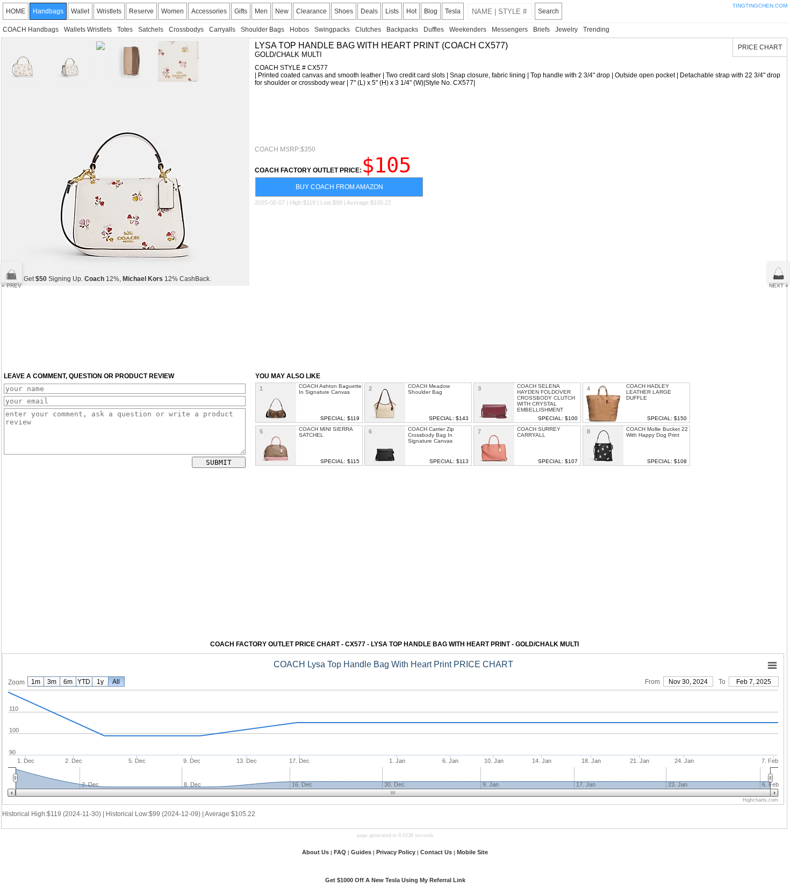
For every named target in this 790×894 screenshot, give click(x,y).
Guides (361, 852)
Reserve (141, 11)
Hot (411, 11)
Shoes (343, 11)
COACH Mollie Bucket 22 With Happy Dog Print (657, 432)
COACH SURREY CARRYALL (539, 432)
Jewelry (566, 29)
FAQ (340, 852)
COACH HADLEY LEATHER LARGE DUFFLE (648, 392)
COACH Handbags (31, 29)
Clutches (368, 29)
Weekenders (467, 29)
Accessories (209, 11)
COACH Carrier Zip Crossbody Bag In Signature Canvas (431, 435)
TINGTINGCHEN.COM (759, 6)
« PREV (11, 286)
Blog (430, 11)
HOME (15, 11)
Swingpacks (332, 29)
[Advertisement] (450, 116)
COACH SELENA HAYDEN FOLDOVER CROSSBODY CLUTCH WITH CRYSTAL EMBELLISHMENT (546, 398)
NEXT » (778, 286)
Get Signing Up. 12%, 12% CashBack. (117, 279)
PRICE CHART (760, 47)
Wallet (80, 11)
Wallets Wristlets (88, 29)
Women (172, 11)
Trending (596, 29)
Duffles (433, 29)
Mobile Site (472, 852)
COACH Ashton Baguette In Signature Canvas (330, 389)
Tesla (453, 11)
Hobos (299, 29)
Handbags (48, 11)
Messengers (510, 29)
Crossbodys (186, 29)
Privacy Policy (395, 852)
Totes (125, 29)
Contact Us (436, 852)
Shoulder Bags (262, 29)
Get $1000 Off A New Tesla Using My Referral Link (395, 880)
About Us (315, 852)
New (282, 11)
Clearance (311, 11)
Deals (369, 11)
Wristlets (109, 11)
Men (261, 11)
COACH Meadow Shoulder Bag (429, 389)
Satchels (150, 29)
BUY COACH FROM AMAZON (339, 187)
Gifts (240, 11)
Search (548, 11)
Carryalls (222, 29)
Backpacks (402, 29)
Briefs (541, 29)
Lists (392, 11)
